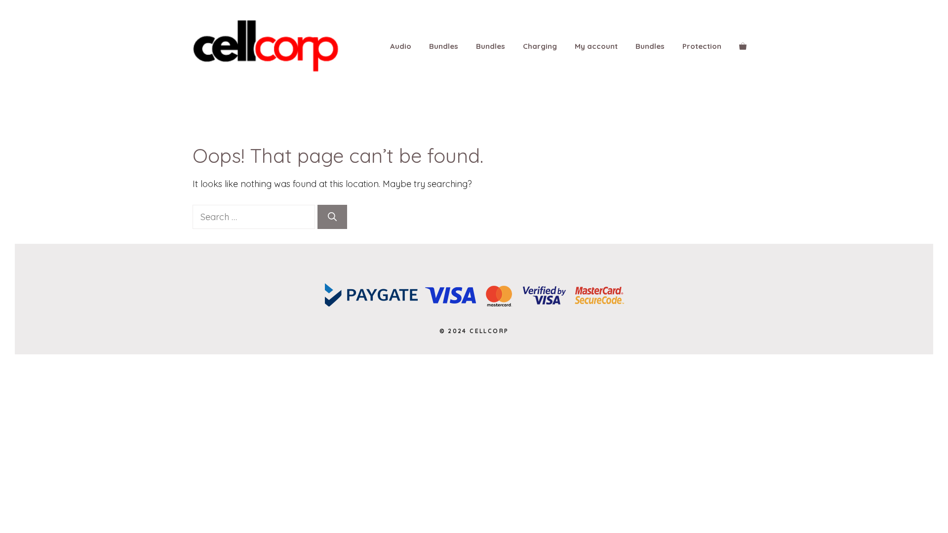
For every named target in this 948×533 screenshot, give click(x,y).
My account (596, 46)
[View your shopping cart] (742, 46)
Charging (540, 46)
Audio (400, 46)
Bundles (443, 46)
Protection (701, 46)
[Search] (332, 217)
